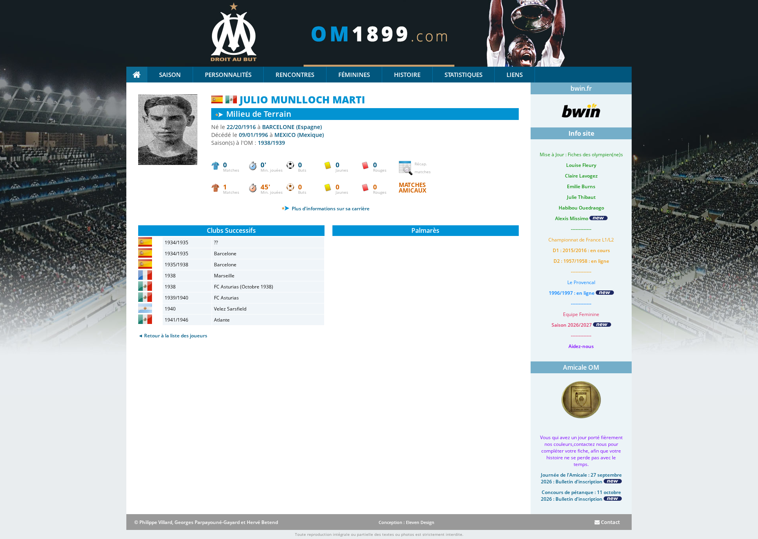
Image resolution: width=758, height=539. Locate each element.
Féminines (354, 75)
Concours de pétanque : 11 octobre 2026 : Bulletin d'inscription (581, 495)
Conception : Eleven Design (406, 522)
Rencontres (295, 75)
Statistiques (463, 75)
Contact (610, 522)
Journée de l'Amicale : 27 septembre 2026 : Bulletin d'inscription (581, 478)
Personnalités (228, 75)
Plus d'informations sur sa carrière (330, 208)
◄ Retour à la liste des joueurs (172, 335)
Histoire (407, 75)
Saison (170, 75)
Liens (515, 75)
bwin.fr (581, 88)
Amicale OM (581, 367)
